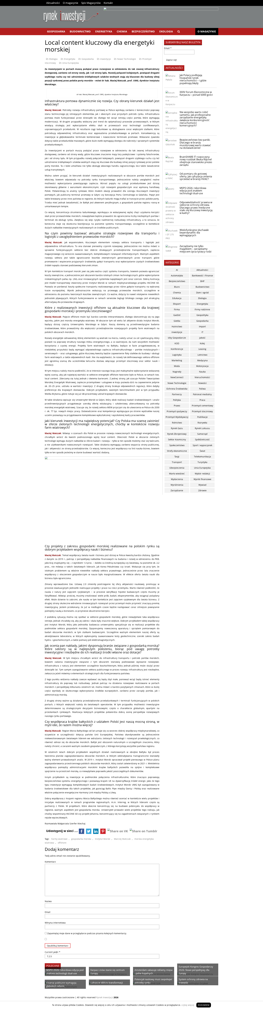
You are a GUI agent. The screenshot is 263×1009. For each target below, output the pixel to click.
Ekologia (166, 31)
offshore (62, 842)
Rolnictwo (177, 422)
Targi (176, 456)
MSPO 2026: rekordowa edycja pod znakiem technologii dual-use (193, 190)
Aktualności (53, 3)
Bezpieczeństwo (143, 31)
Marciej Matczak (122, 838)
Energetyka (103, 31)
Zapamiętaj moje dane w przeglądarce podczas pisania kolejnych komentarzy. (87, 933)
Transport (177, 462)
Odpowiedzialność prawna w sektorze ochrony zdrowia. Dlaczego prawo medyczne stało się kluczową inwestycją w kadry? (196, 208)
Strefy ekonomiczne (177, 450)
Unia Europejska (70, 62)
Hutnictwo (177, 326)
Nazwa (48, 901)
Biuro (177, 286)
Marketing (177, 360)
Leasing (202, 349)
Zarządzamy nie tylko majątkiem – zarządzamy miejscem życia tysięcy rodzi (195, 248)
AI (177, 269)
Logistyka (177, 354)
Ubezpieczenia (176, 467)
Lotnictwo (202, 354)
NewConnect (176, 377)
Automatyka (177, 275)
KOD (177, 343)
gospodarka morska (81, 838)
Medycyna (202, 360)
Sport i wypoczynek (202, 445)
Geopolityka (202, 315)
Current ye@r (52, 952)
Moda (177, 366)
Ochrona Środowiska (176, 388)
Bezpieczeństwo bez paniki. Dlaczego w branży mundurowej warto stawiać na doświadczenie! (195, 144)
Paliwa (202, 388)
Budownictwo (80, 31)
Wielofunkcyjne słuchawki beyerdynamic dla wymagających (194, 232)
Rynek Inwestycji (104, 997)
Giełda (177, 320)
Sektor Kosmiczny (177, 439)
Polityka (177, 399)
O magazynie (70, 3)
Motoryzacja (202, 366)
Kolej (202, 343)
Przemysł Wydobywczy (177, 417)
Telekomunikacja (202, 456)
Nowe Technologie (126, 58)
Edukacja (176, 298)
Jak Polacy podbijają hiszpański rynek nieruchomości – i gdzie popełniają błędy (193, 79)
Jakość (202, 337)
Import (202, 326)
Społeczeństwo (176, 445)
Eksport (177, 303)
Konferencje (177, 349)
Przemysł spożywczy (177, 411)
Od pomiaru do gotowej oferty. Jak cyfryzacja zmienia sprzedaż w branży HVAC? (196, 176)
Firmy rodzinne (202, 309)
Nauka (202, 371)
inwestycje (105, 58)
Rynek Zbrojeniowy (176, 433)
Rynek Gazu (177, 428)
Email (47, 912)
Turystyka (202, 462)
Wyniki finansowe (202, 479)
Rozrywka (202, 422)
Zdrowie (202, 490)
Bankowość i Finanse (202, 275)
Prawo (177, 405)
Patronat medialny (202, 394)
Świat (202, 450)
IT (202, 332)
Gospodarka (56, 31)
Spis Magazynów (91, 3)
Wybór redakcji (202, 473)
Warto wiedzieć (177, 473)
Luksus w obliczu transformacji (106, 982)
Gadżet (177, 315)
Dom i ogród (202, 292)
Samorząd (202, 433)
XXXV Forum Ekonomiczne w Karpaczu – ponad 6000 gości (196, 93)
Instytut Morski (102, 838)
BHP (202, 281)
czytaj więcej (187, 1005)
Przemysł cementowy (202, 405)
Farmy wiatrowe (59, 838)
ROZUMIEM (203, 1005)
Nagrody (177, 371)
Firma (177, 309)
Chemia (122, 31)
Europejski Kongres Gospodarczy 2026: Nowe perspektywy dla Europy (196, 970)
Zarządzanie (177, 490)
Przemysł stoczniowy (202, 411)
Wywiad (202, 484)
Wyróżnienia (177, 484)
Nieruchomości (202, 377)
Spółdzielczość (202, 439)
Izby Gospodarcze (177, 337)
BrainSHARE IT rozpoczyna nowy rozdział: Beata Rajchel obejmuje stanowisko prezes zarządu (196, 161)
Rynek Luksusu (202, 428)
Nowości (202, 383)
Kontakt (108, 3)
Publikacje (202, 417)
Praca (202, 399)
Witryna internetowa (55, 922)
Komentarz (50, 861)
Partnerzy (177, 394)
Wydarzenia (177, 479)
